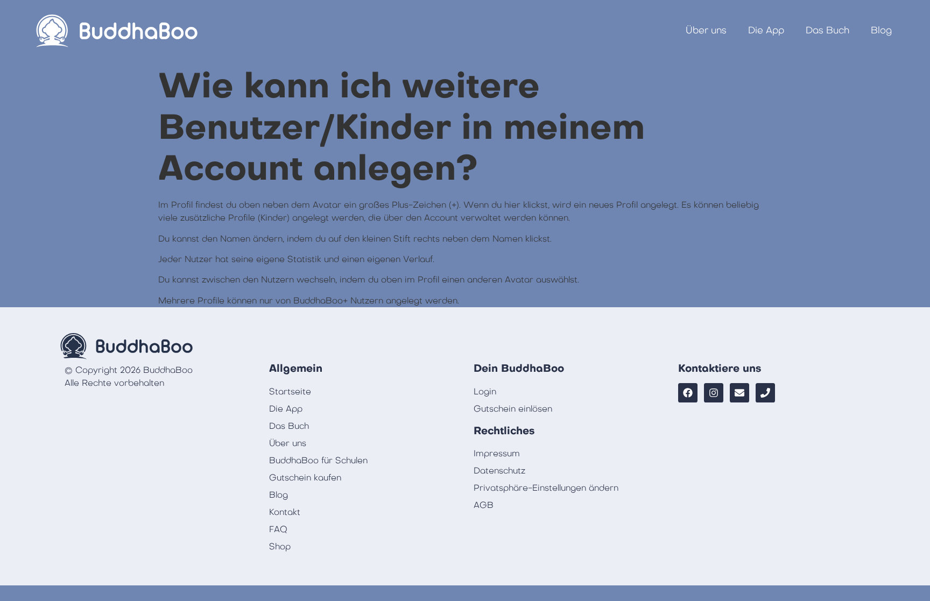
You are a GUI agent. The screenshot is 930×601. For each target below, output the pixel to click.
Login (485, 391)
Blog (881, 30)
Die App (766, 30)
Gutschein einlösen (513, 409)
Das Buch (827, 30)
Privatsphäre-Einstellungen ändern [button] (546, 488)
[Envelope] (739, 392)
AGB (484, 505)
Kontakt (284, 512)
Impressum (497, 453)
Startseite (290, 391)
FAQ (278, 529)
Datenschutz (499, 470)
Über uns (706, 30)
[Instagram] (713, 392)
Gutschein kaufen (305, 477)
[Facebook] (688, 392)
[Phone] (765, 392)
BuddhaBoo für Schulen (318, 460)
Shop (280, 546)
